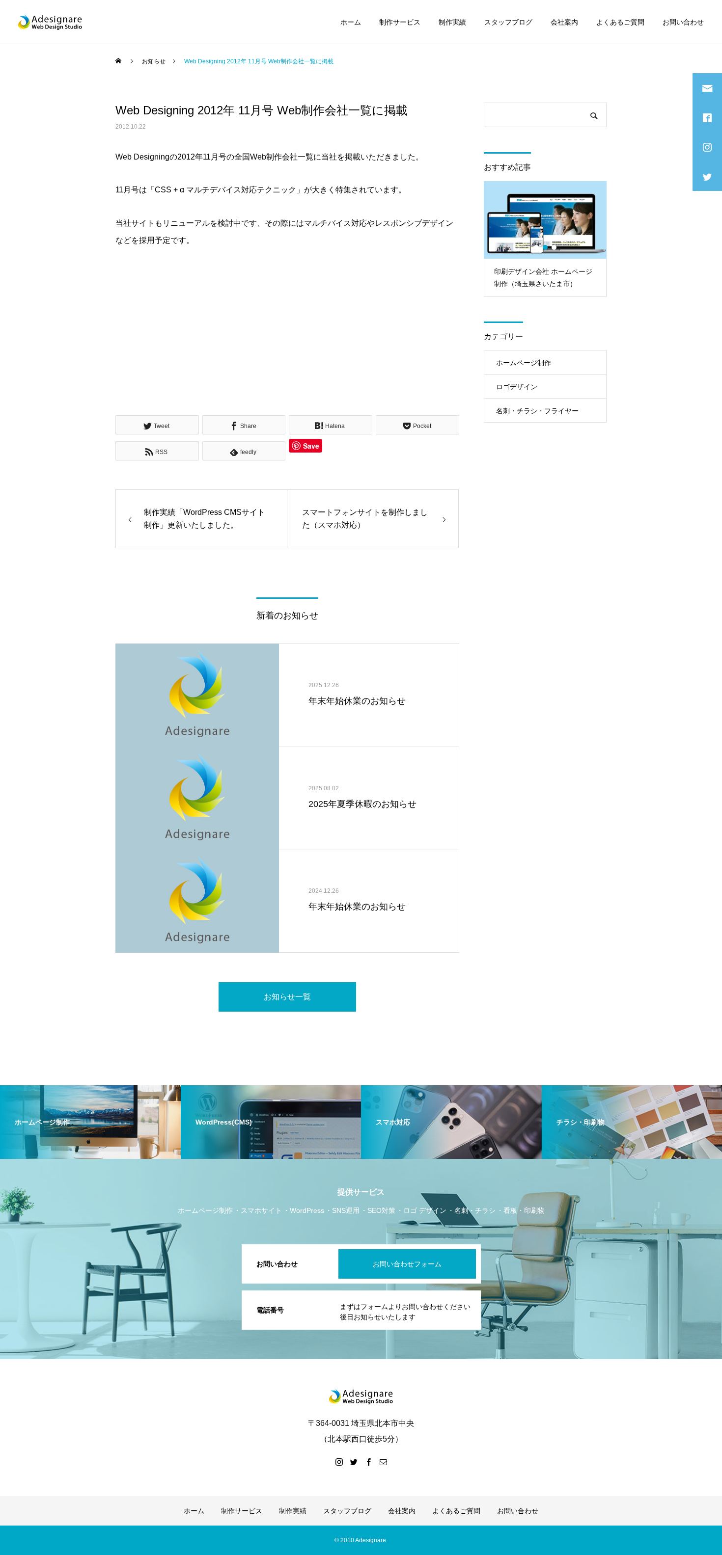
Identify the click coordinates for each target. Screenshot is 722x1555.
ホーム (350, 22)
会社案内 (564, 22)
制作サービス (399, 22)
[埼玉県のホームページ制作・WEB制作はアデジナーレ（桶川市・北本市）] (50, 22)
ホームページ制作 (523, 363)
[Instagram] (339, 1462)
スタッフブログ (508, 22)
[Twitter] (354, 1462)
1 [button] (537, 247)
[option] (545, 238)
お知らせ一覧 (287, 996)
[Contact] (383, 1462)
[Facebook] (368, 1462)
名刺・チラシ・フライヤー (537, 411)
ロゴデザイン (516, 387)
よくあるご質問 (620, 22)
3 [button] (554, 247)
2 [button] (546, 247)
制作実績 (452, 22)
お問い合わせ (683, 22)
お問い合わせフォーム (407, 1264)
